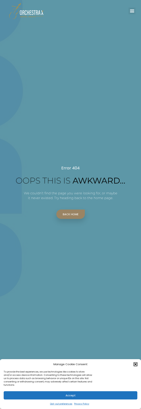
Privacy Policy (81, 403)
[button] (135, 364)
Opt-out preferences (61, 403)
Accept (71, 395)
